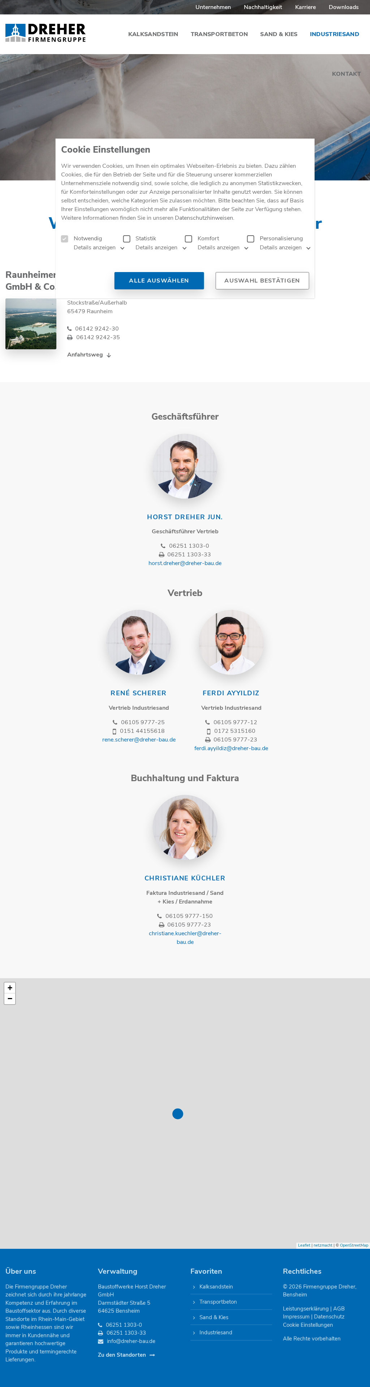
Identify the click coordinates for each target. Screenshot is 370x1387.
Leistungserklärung (306, 1308)
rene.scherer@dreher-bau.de (139, 740)
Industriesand (215, 1332)
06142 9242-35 (98, 337)
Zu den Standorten (122, 1354)
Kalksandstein (216, 1286)
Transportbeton (218, 1301)
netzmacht (323, 1245)
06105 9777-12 (235, 722)
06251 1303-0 (189, 546)
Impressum (296, 1316)
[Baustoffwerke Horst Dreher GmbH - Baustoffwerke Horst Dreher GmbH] (45, 32)
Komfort (208, 238)
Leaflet (304, 1245)
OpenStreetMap (354, 1245)
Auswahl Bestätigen (262, 281)
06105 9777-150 (188, 916)
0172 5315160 (234, 731)
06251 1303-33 (189, 555)
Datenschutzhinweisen (204, 218)
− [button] (10, 998)
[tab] (91, 250)
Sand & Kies (213, 1317)
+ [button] (10, 987)
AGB (339, 1308)
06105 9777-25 (142, 722)
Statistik (145, 238)
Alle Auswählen (159, 281)
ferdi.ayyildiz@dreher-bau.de (231, 748)
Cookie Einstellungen (308, 1325)
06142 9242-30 (97, 329)
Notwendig (88, 238)
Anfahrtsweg (85, 355)
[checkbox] (64, 238)
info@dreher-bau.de (131, 1341)
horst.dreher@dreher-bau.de (185, 563)
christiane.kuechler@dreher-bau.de (185, 937)
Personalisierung (281, 238)
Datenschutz (329, 1316)
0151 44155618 (142, 731)
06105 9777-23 (235, 740)
